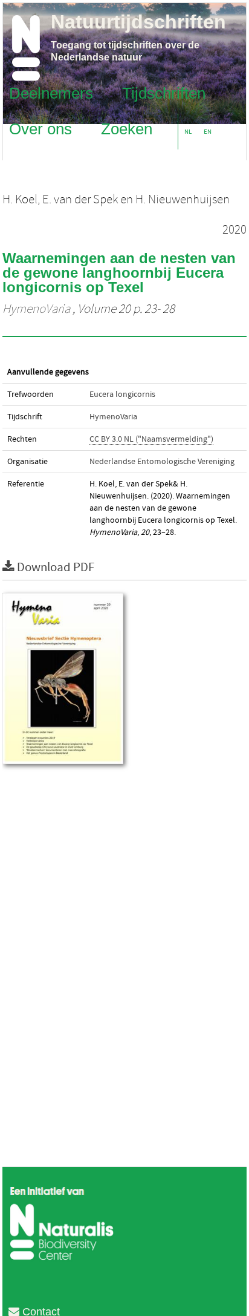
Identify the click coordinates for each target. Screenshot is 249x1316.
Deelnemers (51, 92)
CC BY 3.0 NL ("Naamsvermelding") (151, 439)
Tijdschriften (163, 92)
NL (188, 132)
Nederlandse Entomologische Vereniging (161, 461)
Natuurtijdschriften (138, 22)
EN (208, 132)
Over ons (40, 128)
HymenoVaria (36, 309)
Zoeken (126, 128)
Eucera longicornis (122, 394)
